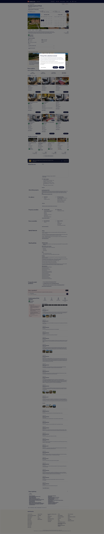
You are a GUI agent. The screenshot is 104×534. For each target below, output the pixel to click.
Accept (61, 67)
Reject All (55, 67)
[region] (52, 61)
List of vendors (42, 64)
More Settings (43, 67)
